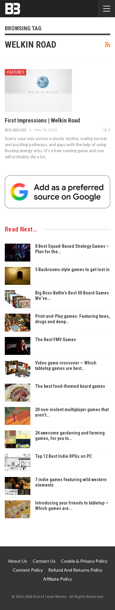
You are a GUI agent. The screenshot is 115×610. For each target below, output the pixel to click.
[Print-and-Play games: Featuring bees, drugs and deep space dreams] (17, 323)
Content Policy (28, 570)
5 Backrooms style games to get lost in (72, 269)
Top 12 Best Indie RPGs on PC (63, 456)
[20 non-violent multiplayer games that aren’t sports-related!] (17, 416)
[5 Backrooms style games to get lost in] (17, 276)
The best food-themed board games (70, 386)
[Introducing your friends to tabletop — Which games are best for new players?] (17, 509)
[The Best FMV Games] (17, 346)
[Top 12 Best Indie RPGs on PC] (17, 463)
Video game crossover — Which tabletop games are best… (65, 365)
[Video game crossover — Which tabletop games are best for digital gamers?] (17, 369)
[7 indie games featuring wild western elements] (17, 486)
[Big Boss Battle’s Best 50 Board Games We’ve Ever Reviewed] (17, 299)
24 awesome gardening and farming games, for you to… (70, 435)
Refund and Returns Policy (75, 570)
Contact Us (44, 561)
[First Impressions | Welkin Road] (38, 90)
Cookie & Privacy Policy (84, 561)
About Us (17, 561)
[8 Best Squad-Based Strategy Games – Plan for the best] (17, 253)
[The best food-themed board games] (17, 393)
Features (15, 72)
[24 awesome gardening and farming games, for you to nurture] (17, 439)
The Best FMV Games (55, 339)
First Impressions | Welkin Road (42, 120)
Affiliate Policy (57, 579)
